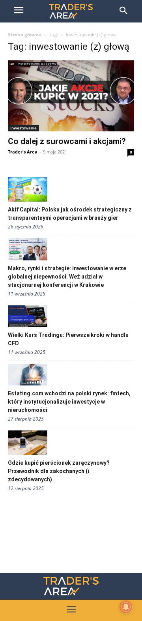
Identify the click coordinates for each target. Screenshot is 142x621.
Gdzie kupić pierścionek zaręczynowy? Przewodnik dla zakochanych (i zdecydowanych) (59, 471)
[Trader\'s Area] (71, 11)
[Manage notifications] (126, 606)
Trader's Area (22, 152)
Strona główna (24, 34)
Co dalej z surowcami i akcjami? (67, 141)
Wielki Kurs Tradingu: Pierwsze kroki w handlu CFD (68, 339)
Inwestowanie (23, 128)
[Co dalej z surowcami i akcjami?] (71, 95)
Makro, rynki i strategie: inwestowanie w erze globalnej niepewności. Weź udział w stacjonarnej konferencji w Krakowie (67, 276)
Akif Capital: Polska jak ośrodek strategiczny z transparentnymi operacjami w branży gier (70, 213)
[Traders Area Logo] (71, 586)
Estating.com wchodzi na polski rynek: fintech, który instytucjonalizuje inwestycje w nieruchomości (69, 401)
